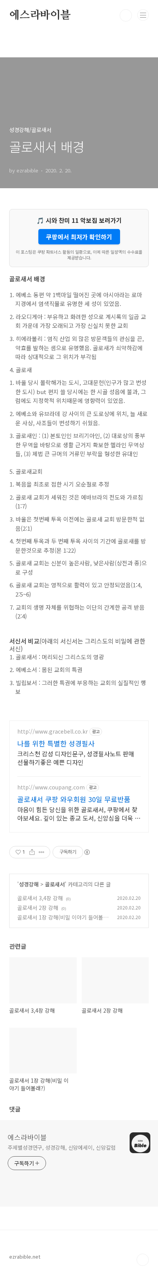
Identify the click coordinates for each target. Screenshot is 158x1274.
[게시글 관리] (41, 852)
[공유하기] (32, 852)
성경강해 (29, 884)
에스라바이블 (40, 15)
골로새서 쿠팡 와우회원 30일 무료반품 (73, 799)
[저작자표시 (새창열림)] (86, 852)
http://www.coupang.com (51, 787)
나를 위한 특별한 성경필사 (56, 743)
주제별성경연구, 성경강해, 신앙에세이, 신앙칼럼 (61, 1147)
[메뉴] (143, 15)
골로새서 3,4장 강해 (40, 898)
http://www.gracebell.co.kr (52, 731)
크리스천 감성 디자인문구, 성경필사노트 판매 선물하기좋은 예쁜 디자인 (75, 757)
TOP (143, 1260)
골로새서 (55, 884)
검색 (126, 15)
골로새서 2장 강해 (37, 907)
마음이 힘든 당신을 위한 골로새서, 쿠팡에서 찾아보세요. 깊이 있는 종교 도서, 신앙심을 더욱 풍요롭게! (78, 813)
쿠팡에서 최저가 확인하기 (79, 236)
